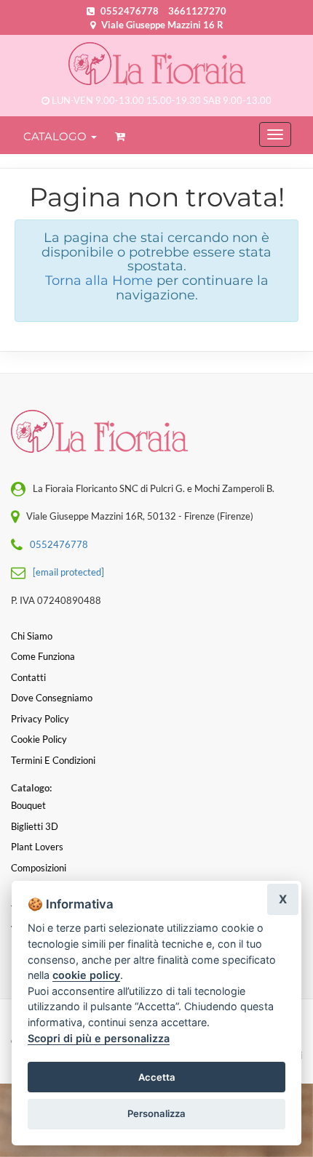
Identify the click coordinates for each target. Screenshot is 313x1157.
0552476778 (129, 11)
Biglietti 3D (34, 826)
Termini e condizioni (53, 760)
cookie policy (86, 975)
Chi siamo (31, 636)
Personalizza (156, 1113)
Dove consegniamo (51, 698)
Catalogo (56, 136)
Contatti (28, 677)
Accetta (156, 1077)
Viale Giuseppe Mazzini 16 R (161, 25)
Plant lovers (37, 846)
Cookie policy (39, 739)
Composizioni (38, 868)
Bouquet (28, 805)
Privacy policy (40, 719)
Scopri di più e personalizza (99, 1038)
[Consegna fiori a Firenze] (156, 63)
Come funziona (43, 656)
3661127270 (197, 11)
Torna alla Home (99, 281)
